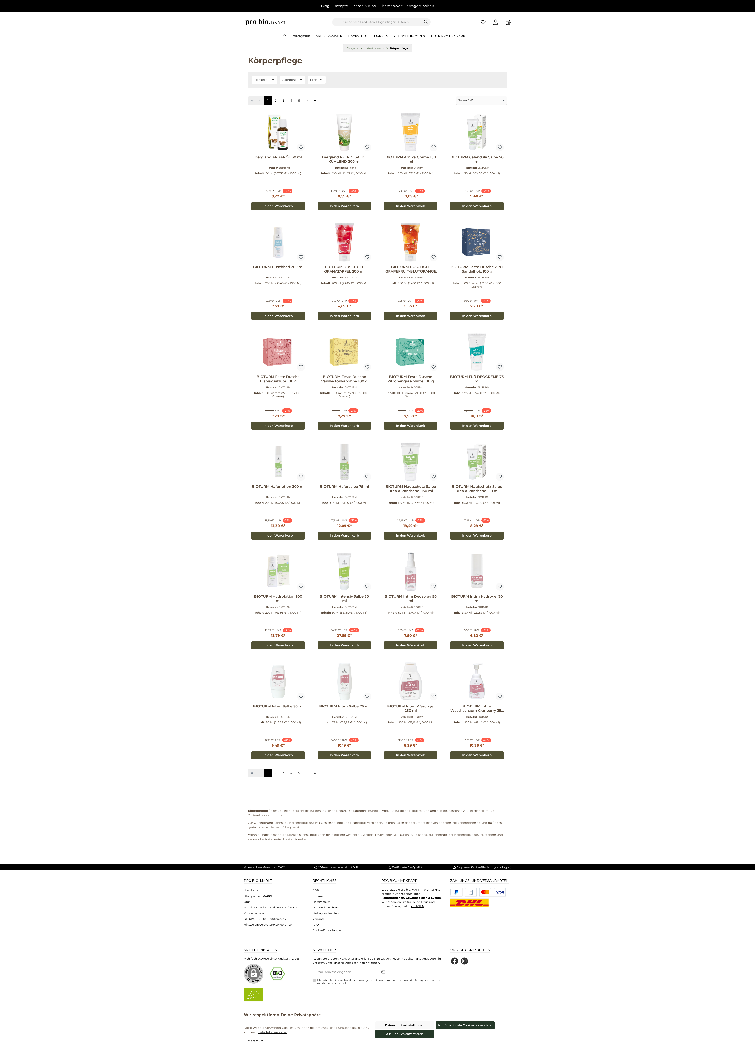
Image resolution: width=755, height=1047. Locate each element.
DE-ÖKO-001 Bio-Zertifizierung (265, 919)
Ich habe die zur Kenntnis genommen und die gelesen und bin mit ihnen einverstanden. (379, 981)
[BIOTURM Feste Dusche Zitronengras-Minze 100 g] (410, 352)
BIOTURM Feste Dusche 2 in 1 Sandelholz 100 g (477, 269)
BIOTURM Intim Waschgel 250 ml (410, 708)
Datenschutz (321, 902)
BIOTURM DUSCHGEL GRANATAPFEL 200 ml (344, 269)
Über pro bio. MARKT (258, 896)
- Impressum (254, 1041)
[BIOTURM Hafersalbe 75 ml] (344, 462)
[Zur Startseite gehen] (265, 22)
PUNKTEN (417, 906)
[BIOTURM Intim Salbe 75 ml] (344, 681)
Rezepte (340, 6)
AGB (316, 890)
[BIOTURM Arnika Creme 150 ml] (410, 132)
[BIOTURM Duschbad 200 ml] (278, 242)
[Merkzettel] (483, 22)
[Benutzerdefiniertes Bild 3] (492, 892)
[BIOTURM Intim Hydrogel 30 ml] (477, 571)
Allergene (289, 80)
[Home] (287, 36)
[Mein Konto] (495, 22)
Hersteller (261, 80)
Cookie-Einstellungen (327, 930)
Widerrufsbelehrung (327, 907)
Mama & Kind (364, 6)
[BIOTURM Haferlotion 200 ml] (278, 462)
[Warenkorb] (507, 22)
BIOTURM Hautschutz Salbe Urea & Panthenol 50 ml (477, 489)
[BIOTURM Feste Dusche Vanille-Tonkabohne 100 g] (344, 352)
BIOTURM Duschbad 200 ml (278, 267)
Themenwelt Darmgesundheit (407, 6)
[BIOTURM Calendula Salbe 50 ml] (477, 132)
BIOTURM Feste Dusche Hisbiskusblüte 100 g (278, 379)
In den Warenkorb (278, 206)
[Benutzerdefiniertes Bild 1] (456, 892)
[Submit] (383, 972)
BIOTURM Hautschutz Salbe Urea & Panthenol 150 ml (410, 489)
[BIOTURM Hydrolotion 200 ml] (278, 571)
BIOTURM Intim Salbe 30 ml (278, 706)
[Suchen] (426, 22)
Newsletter (251, 890)
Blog (325, 6)
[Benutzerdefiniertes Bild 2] (471, 892)
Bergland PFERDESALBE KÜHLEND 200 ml (344, 159)
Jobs (247, 902)
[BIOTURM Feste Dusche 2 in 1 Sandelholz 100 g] (477, 242)
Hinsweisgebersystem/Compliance (268, 924)
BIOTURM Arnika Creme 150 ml (410, 159)
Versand (318, 919)
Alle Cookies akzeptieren (404, 1034)
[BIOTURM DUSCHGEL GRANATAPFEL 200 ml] (344, 242)
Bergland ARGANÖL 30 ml (278, 157)
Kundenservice (254, 913)
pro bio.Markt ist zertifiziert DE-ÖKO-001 (271, 907)
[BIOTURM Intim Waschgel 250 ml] (410, 681)
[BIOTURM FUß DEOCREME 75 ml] (477, 352)
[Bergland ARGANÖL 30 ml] (278, 132)
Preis (314, 80)
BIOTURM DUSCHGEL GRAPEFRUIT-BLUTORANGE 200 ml (410, 269)
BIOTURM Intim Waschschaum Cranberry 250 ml (477, 708)
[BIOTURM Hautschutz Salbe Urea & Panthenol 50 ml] (477, 462)
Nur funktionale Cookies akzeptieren (465, 1025)
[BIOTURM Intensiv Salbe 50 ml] (344, 571)
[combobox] (377, 22)
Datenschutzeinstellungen (404, 1025)
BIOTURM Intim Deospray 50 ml (411, 598)
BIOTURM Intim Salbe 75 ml (344, 706)
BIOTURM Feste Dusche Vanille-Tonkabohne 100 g (344, 379)
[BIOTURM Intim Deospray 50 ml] (410, 571)
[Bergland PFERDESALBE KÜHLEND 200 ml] (344, 132)
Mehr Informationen (272, 1032)
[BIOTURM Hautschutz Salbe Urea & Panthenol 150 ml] (410, 462)
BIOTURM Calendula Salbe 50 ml (477, 159)
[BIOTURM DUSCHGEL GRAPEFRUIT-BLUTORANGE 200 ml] (410, 242)
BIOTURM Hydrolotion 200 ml (278, 598)
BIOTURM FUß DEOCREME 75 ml (477, 379)
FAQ (316, 924)
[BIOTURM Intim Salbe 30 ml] (278, 681)
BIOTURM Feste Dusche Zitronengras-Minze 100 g (411, 379)
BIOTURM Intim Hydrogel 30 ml (477, 598)
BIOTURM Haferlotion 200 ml (278, 487)
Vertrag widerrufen (326, 913)
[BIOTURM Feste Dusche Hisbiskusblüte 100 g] (278, 352)
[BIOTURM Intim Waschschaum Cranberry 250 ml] (477, 681)
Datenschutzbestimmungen (352, 980)
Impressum (320, 896)
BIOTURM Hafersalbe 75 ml (344, 487)
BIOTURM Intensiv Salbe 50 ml (344, 598)
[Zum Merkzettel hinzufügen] (301, 147)
